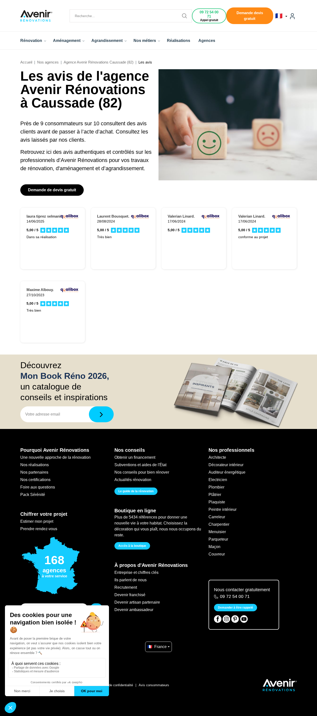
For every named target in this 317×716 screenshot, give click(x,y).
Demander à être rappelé (235, 607)
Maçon (214, 547)
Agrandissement (107, 40)
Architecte (217, 457)
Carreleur (217, 517)
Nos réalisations (34, 465)
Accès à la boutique (132, 546)
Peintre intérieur (223, 509)
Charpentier (219, 524)
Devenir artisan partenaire (137, 602)
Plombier (216, 487)
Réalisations (178, 40)
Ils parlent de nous (130, 580)
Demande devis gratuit (250, 16)
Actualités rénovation (132, 480)
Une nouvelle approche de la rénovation (55, 457)
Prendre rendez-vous (38, 529)
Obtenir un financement (134, 457)
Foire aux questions (37, 487)
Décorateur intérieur (226, 465)
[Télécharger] (101, 414)
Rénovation (31, 40)
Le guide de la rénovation (136, 491)
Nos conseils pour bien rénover (141, 472)
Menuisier (217, 532)
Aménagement (67, 40)
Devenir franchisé (129, 595)
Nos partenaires (34, 472)
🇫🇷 (279, 16)
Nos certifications (35, 480)
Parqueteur (218, 539)
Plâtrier (215, 494)
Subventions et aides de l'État (140, 465)
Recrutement (125, 587)
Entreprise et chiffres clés (136, 572)
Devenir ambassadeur (133, 610)
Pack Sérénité (32, 494)
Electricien (218, 480)
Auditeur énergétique (227, 472)
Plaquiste (217, 502)
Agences (206, 40)
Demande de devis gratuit (52, 190)
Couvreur (217, 554)
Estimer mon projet (36, 521)
